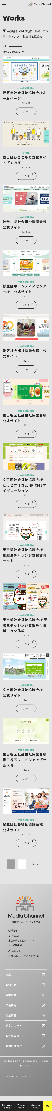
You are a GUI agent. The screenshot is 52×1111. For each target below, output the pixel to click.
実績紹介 (11, 1005)
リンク (26, 111)
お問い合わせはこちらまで (21, 956)
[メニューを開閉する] (4, 5)
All (4, 46)
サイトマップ (26, 1065)
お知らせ (11, 985)
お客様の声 (12, 1035)
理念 (8, 974)
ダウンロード (14, 1025)
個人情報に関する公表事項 (35, 1061)
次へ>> (35, 864)
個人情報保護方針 (12, 1061)
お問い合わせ (14, 1046)
